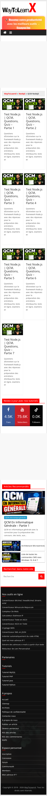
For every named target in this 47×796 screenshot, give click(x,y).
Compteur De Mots (10, 611)
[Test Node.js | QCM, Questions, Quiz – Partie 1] (12, 100)
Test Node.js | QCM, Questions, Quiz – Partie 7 (12, 346)
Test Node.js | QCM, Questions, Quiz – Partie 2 (34, 121)
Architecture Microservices (33, 546)
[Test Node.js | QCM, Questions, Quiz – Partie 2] (34, 100)
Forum (5, 762)
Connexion (6, 758)
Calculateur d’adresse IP (12, 615)
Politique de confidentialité (14, 712)
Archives (6, 708)
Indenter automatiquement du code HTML (20, 636)
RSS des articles (9, 732)
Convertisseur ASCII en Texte (14, 624)
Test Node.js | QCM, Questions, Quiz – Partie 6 (34, 271)
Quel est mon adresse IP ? (13, 640)
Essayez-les (23, 27)
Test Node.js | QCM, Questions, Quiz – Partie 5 (12, 271)
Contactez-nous (9, 716)
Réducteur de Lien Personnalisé (16, 648)
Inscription (6, 754)
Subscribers (22, 418)
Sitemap (5, 703)
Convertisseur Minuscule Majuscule (17, 607)
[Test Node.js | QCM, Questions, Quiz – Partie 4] (34, 175)
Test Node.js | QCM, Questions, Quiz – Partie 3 (12, 196)
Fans (8, 418)
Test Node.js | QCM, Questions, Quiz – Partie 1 (12, 121)
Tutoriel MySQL (8, 672)
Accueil (5, 699)
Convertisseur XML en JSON (14, 632)
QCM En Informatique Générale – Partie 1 (18, 523)
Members (6, 770)
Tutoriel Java (7, 680)
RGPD (4, 740)
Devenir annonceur (10, 728)
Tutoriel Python (8, 685)
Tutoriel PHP (7, 676)
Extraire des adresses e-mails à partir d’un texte (23, 644)
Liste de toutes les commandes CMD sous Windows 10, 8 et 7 (31, 557)
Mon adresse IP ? (9, 775)
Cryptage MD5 (8, 628)
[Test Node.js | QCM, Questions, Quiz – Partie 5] (12, 250)
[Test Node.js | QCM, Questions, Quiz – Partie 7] (12, 325)
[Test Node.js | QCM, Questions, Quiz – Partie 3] (12, 175)
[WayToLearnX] (5, 32)
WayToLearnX (10, 93)
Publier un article (9, 724)
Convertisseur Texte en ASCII (14, 619)
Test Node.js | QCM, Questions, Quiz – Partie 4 (34, 196)
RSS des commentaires (12, 736)
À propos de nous (9, 720)
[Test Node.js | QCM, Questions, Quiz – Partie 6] (34, 250)
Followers (36, 418)
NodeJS (22, 93)
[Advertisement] (23, 64)
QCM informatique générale (15, 517)
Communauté (8, 766)
